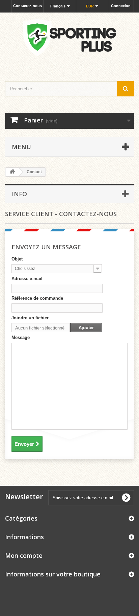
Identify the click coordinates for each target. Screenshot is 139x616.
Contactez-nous (27, 6)
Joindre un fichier (30, 317)
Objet (17, 258)
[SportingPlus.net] (69, 41)
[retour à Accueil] (12, 172)
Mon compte (24, 555)
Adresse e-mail (27, 278)
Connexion (121, 6)
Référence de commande (37, 298)
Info (19, 194)
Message (20, 337)
